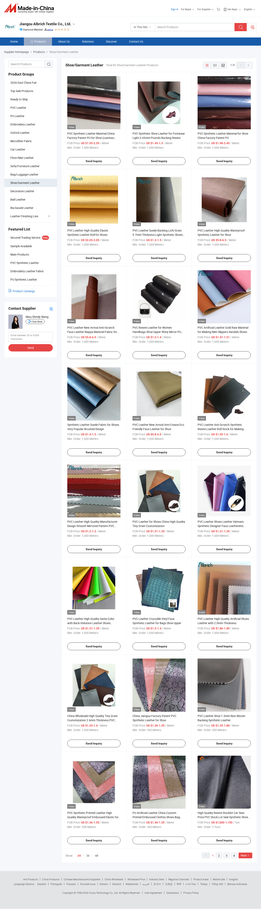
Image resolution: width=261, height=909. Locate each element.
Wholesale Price (136, 879)
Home (14, 41)
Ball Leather (17, 199)
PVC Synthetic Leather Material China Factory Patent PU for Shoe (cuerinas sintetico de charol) (91, 138)
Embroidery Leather (22, 124)
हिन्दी (179, 884)
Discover (111, 41)
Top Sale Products (21, 91)
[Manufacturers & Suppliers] (30, 8)
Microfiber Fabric (21, 141)
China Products (50, 879)
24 (79, 855)
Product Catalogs (24, 291)
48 (96, 855)
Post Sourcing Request (253, 27)
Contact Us (136, 41)
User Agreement (153, 892)
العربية (146, 884)
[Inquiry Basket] (219, 9)
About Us (64, 41)
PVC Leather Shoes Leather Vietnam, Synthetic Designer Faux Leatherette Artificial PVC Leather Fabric (221, 526)
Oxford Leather (20, 133)
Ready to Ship (19, 99)
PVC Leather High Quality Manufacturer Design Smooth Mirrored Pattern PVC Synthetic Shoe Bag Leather (92, 526)
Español (41, 884)
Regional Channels (178, 879)
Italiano (104, 884)
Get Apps (232, 9)
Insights (233, 879)
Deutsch (116, 884)
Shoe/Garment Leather (25, 183)
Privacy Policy (191, 892)
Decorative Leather (22, 191)
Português (56, 884)
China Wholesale (114, 879)
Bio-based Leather (21, 208)
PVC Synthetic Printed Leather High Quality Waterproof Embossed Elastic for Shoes (92, 817)
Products (40, 41)
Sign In (174, 9)
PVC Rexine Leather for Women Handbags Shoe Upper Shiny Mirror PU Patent (157, 332)
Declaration (172, 892)
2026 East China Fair (23, 83)
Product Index (201, 879)
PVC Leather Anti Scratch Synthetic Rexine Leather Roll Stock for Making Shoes (221, 429)
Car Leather (17, 149)
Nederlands (132, 884)
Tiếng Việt (217, 884)
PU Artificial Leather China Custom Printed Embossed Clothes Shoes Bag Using (156, 817)
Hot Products (30, 879)
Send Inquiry (94, 161)
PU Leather (17, 116)
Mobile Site (219, 879)
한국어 (157, 884)
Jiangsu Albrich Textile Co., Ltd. (45, 24)
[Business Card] (51, 308)
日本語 (169, 884)
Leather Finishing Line (24, 216)
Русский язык (87, 884)
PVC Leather (18, 108)
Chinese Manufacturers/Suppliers (82, 879)
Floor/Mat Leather (22, 158)
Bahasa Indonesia (237, 884)
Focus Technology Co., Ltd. (104, 892)
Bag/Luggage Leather (24, 174)
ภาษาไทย (191, 884)
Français (71, 884)
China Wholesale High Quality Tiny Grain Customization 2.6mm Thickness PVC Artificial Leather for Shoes (92, 720)
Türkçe (203, 884)
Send (31, 348)
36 (88, 855)
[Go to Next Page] (248, 65)
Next (244, 855)
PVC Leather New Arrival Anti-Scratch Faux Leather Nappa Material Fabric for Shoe (92, 332)
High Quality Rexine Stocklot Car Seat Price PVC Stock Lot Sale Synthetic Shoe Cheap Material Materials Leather (223, 817)
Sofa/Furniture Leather (25, 166)
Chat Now (36, 321)
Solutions (88, 41)
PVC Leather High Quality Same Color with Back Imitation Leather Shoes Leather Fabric (90, 623)
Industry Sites (156, 879)
